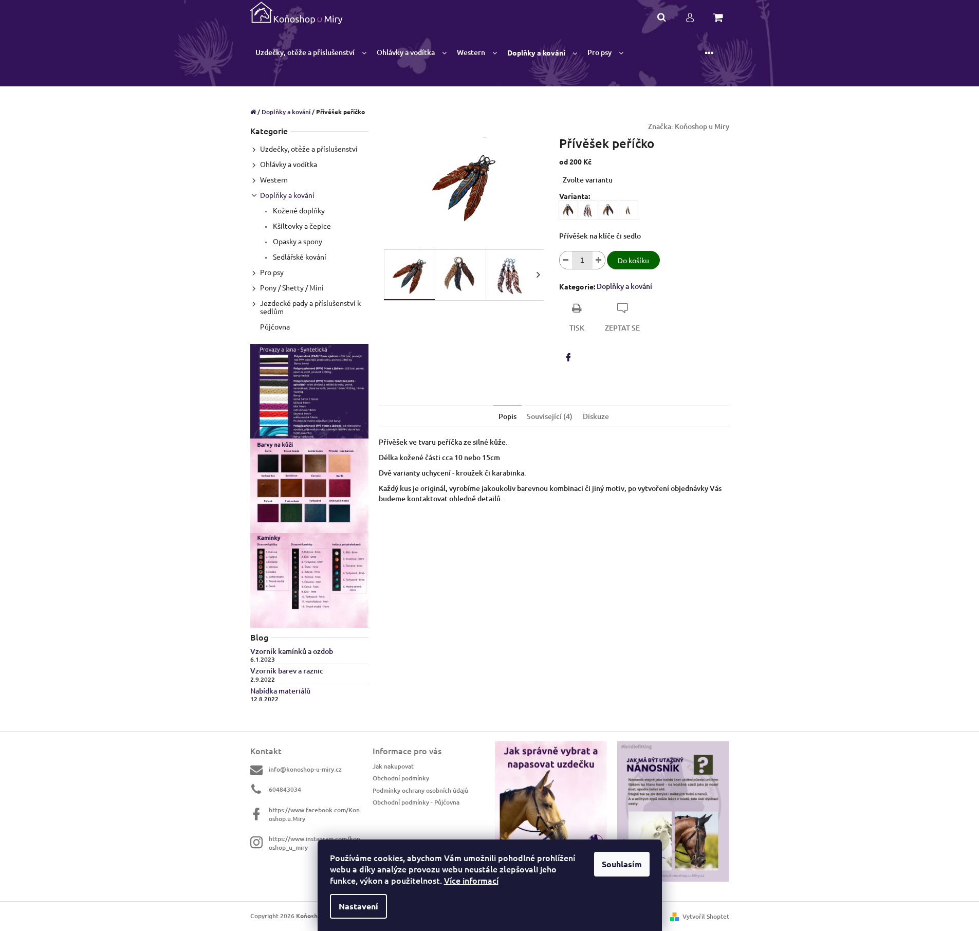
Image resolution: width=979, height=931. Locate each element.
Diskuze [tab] (596, 416)
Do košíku (633, 260)
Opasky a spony (296, 241)
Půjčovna (275, 326)
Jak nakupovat (393, 766)
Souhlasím (622, 864)
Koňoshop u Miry (702, 126)
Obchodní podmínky (401, 778)
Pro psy (272, 272)
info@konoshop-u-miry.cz (305, 769)
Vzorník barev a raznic (286, 670)
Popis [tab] (507, 416)
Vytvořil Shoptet (705, 916)
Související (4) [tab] (549, 416)
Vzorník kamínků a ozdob (291, 651)
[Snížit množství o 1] (566, 260)
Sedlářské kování (298, 256)
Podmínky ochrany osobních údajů (420, 790)
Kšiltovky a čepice (301, 225)
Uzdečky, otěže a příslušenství (309, 148)
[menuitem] (311, 52)
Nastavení (358, 906)
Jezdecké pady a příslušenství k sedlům (310, 307)
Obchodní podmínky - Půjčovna (416, 802)
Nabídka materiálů (280, 691)
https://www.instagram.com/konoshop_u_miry (314, 843)
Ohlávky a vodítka (288, 164)
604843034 (285, 789)
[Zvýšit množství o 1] (599, 260)
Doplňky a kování (287, 194)
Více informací (471, 880)
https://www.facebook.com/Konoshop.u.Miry (314, 814)
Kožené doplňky (298, 210)
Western (274, 179)
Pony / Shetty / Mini (292, 287)
